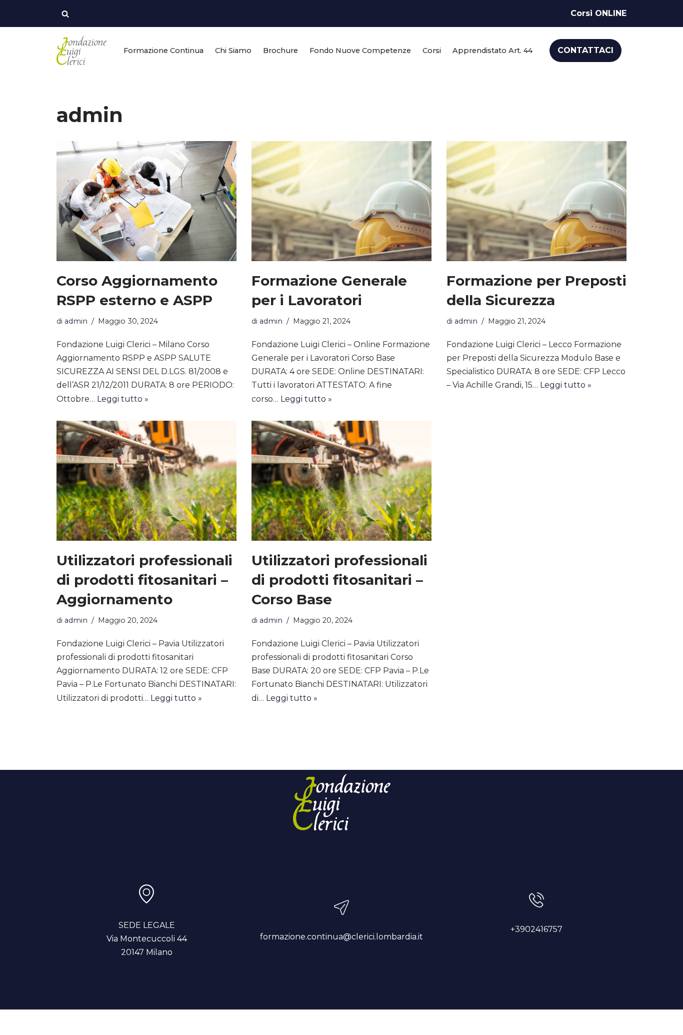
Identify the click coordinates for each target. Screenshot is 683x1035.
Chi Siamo (233, 50)
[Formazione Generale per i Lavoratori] (342, 201)
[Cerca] (65, 14)
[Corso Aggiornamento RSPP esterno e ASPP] (146, 201)
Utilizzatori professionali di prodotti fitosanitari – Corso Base (340, 580)
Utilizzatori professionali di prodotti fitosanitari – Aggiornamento (144, 580)
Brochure (280, 50)
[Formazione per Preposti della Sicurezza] (536, 201)
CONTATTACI (586, 50)
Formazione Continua (164, 50)
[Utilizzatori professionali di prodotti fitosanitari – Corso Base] (342, 481)
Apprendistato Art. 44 (492, 50)
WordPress (157, 1022)
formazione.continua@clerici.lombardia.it (341, 936)
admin (76, 321)
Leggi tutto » (122, 399)
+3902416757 (536, 929)
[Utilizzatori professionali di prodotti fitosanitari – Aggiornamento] (146, 481)
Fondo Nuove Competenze (360, 50)
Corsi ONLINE (598, 13)
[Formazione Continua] (81, 50)
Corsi (431, 50)
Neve (67, 1022)
